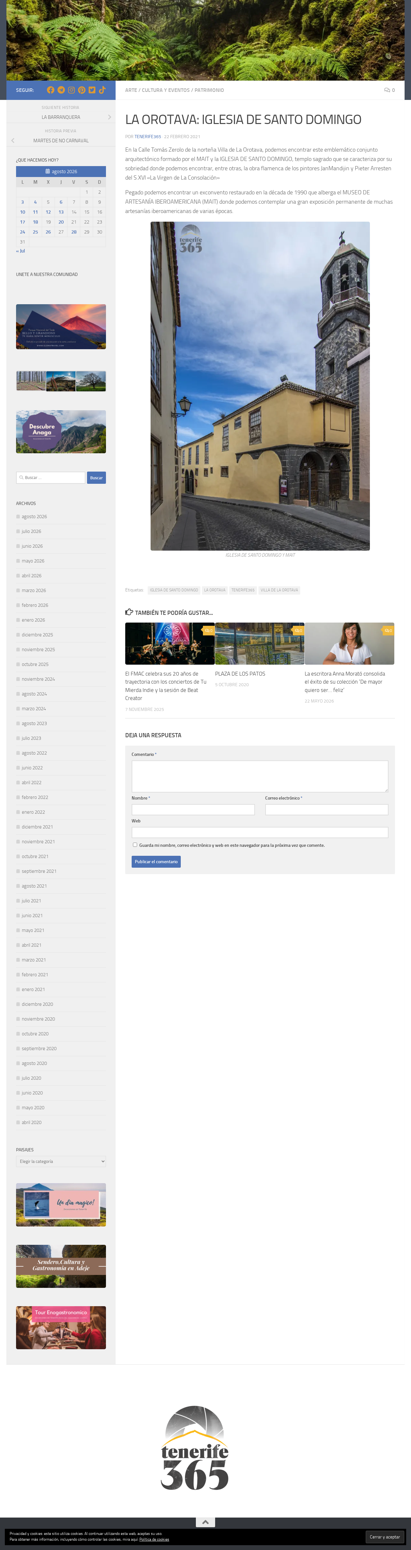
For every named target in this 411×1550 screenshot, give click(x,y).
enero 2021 (33, 989)
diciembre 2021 (37, 827)
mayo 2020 (33, 1108)
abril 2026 (31, 576)
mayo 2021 (33, 930)
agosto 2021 (34, 886)
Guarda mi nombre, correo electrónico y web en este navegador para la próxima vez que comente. (232, 845)
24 (22, 232)
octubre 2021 (35, 856)
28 (73, 232)
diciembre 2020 (37, 1004)
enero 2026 (33, 620)
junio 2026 (32, 546)
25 (35, 232)
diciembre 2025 (37, 635)
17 (22, 222)
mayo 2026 (33, 561)
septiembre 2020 (39, 1048)
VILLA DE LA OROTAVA (279, 590)
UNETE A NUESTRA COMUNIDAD (47, 274)
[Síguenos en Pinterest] (81, 90)
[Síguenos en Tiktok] (102, 90)
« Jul (20, 251)
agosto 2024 (34, 694)
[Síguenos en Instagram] (71, 90)
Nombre (141, 798)
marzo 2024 (34, 709)
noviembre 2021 (38, 842)
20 (61, 222)
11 (35, 212)
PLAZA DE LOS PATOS (240, 673)
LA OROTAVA (214, 590)
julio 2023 (31, 738)
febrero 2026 (35, 605)
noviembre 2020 (38, 1019)
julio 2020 (31, 1078)
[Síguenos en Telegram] (61, 90)
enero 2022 (33, 812)
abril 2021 (31, 945)
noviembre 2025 (38, 649)
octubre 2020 (35, 1034)
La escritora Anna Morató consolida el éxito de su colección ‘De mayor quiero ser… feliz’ (345, 681)
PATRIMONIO (209, 90)
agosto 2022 (34, 753)
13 (61, 212)
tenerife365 (148, 136)
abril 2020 (31, 1122)
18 (35, 222)
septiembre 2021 (39, 871)
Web (136, 821)
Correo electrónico (283, 798)
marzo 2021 (34, 960)
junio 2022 (32, 768)
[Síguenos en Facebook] (51, 90)
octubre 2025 (35, 664)
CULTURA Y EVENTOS (166, 90)
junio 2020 (32, 1093)
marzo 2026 (34, 590)
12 (48, 212)
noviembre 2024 (38, 679)
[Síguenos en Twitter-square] (92, 90)
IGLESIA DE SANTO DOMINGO (174, 590)
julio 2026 (31, 531)
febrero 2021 (35, 975)
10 (22, 212)
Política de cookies (154, 1539)
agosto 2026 (34, 516)
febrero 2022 (35, 797)
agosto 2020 (34, 1063)
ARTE (131, 90)
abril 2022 (31, 782)
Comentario (144, 754)
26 (48, 232)
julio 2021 (31, 901)
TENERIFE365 (243, 590)
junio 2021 (32, 915)
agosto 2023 (34, 723)
